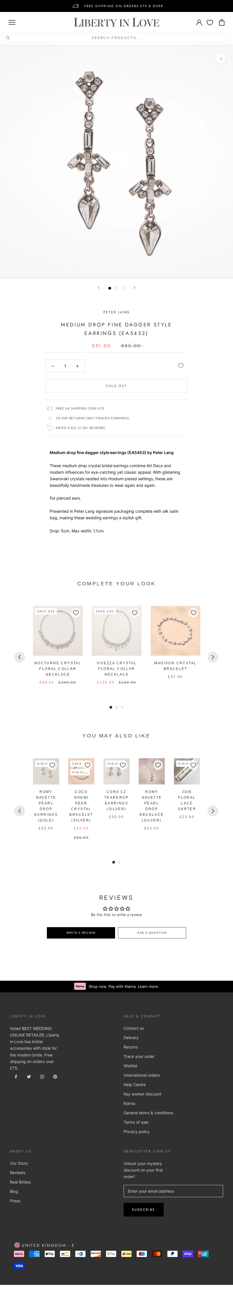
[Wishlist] (209, 22)
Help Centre (135, 1084)
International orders (142, 1075)
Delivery (131, 1037)
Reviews (17, 1172)
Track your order (139, 1056)
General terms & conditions (148, 1112)
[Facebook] (16, 1076)
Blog (14, 1191)
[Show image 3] (123, 288)
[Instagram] (42, 1076)
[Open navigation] (12, 22)
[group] (57, 645)
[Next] (134, 287)
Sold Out (116, 386)
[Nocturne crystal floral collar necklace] (58, 631)
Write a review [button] (80, 932)
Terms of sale (136, 1122)
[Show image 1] (109, 288)
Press (15, 1200)
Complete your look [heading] (116, 583)
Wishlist (131, 1065)
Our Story (19, 1163)
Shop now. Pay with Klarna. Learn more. (124, 986)
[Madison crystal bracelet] (175, 631)
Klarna (129, 1103)
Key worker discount (142, 1094)
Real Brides (20, 1182)
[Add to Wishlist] (181, 366)
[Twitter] (29, 1076)
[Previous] (98, 287)
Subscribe (143, 1209)
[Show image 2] (116, 288)
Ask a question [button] (152, 932)
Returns (131, 1047)
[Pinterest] (55, 1076)
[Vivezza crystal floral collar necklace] (117, 631)
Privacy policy (137, 1131)
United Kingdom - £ (47, 1245)
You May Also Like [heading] (116, 736)
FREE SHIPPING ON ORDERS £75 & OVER (123, 6)
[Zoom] (221, 59)
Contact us (134, 1028)
